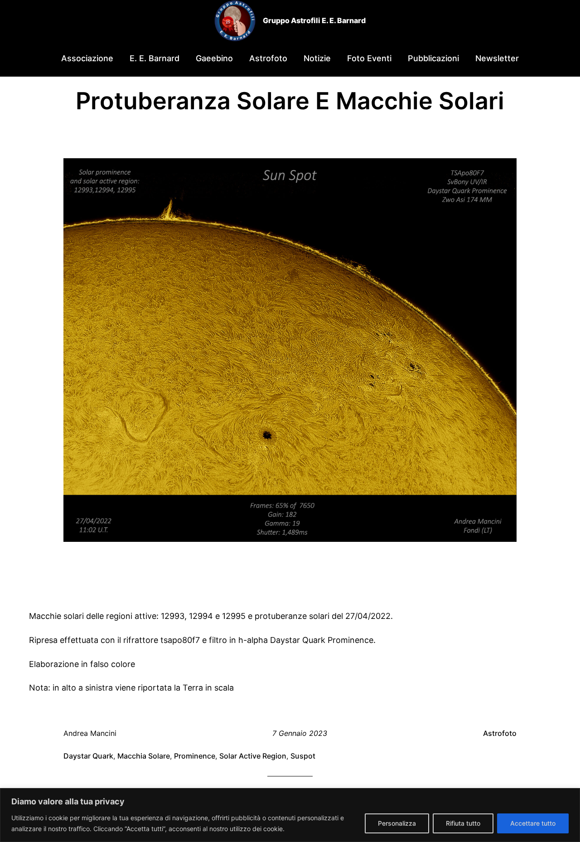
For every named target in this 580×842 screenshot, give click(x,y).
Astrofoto (500, 733)
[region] (290, 815)
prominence (194, 755)
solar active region (252, 755)
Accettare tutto (533, 823)
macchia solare (143, 755)
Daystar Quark (88, 755)
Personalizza (397, 823)
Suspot (302, 755)
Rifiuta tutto (463, 823)
